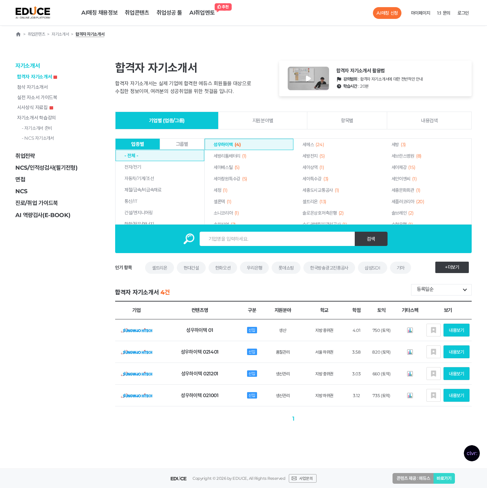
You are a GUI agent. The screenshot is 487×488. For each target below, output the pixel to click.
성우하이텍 (227, 144)
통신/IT (130, 201)
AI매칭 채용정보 (99, 12)
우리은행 (254, 268)
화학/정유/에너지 (139, 224)
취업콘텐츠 (137, 12)
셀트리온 (314, 201)
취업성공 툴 (169, 12)
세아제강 (403, 167)
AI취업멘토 (202, 12)
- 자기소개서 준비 (37, 128)
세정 (220, 190)
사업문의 (306, 478)
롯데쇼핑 (286, 268)
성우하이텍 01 (199, 330)
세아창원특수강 (230, 178)
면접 (20, 179)
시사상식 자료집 (32, 107)
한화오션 (223, 268)
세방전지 (313, 156)
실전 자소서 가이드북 (37, 97)
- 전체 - (131, 155)
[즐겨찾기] (433, 330)
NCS (21, 191)
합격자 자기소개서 (34, 76)
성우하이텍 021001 (199, 395)
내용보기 (456, 330)
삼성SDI (372, 268)
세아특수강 (315, 178)
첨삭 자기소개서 (32, 87)
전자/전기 (132, 167)
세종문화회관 (405, 190)
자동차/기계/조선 (139, 178)
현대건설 (191, 268)
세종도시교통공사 (320, 190)
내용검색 (429, 120)
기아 (400, 268)
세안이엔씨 (404, 178)
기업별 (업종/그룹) (167, 120)
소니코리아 (226, 213)
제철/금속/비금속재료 (143, 189)
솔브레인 (402, 213)
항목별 (347, 120)
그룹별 (182, 144)
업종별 (137, 144)
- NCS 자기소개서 (38, 138)
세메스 (313, 144)
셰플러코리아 (407, 201)
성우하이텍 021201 (199, 373)
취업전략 (25, 156)
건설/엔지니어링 (138, 212)
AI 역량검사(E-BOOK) (43, 215)
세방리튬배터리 (230, 156)
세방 (398, 144)
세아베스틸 (227, 167)
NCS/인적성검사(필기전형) (46, 167)
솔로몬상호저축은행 (322, 213)
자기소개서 (27, 65)
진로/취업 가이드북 (36, 203)
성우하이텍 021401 (200, 352)
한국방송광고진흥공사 (329, 268)
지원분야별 (262, 120)
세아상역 (313, 167)
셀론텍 (222, 201)
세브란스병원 (406, 156)
